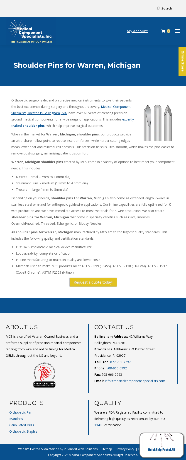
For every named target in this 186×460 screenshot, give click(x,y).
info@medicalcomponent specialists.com (135, 381)
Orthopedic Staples (23, 431)
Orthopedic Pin (20, 412)
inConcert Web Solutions (81, 449)
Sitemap (106, 449)
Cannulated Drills (21, 425)
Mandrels (16, 419)
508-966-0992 (116, 368)
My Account (137, 31)
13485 (98, 425)
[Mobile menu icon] (177, 31)
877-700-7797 (120, 362)
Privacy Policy (125, 449)
